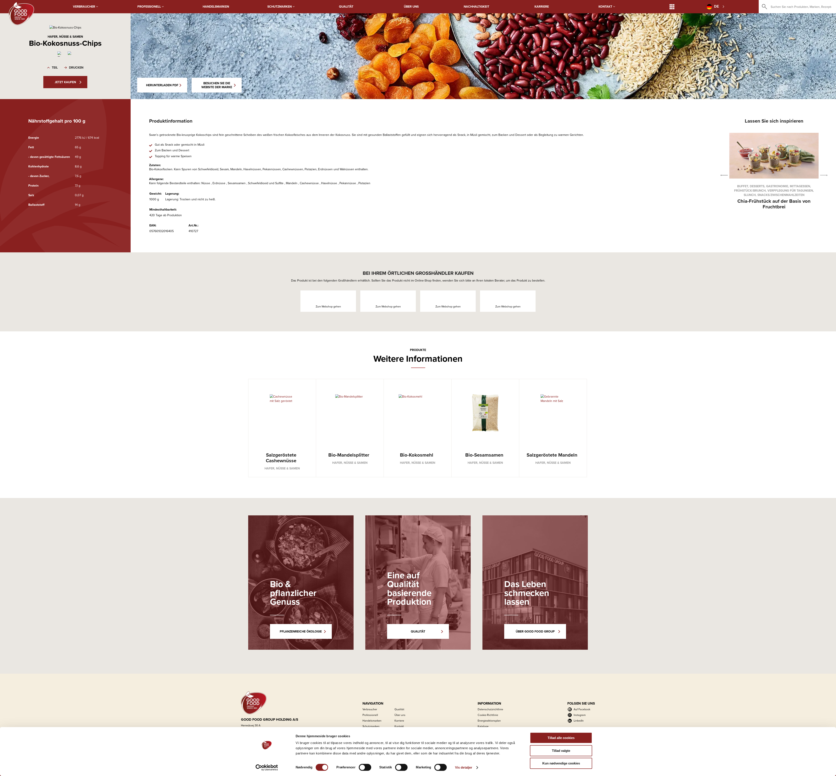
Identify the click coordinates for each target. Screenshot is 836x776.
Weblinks (671, 6)
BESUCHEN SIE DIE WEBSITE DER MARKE (216, 85)
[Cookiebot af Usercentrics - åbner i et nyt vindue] (267, 767)
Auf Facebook (582, 709)
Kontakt (605, 6)
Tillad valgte (561, 750)
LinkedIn (579, 720)
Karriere (541, 6)
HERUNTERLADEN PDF (162, 85)
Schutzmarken (280, 6)
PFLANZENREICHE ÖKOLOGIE (301, 631)
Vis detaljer (463, 767)
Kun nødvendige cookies (561, 763)
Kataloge (483, 726)
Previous (724, 175)
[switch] (365, 767)
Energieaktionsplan (489, 720)
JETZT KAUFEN (65, 82)
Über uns (411, 6)
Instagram (580, 715)
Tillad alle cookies (561, 738)
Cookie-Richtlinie (488, 715)
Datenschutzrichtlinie (490, 709)
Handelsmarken (216, 6)
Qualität (346, 6)
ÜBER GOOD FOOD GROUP (535, 631)
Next (823, 175)
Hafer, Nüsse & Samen (65, 36)
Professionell (149, 6)
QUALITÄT (418, 631)
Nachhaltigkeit (476, 6)
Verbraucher (84, 6)
